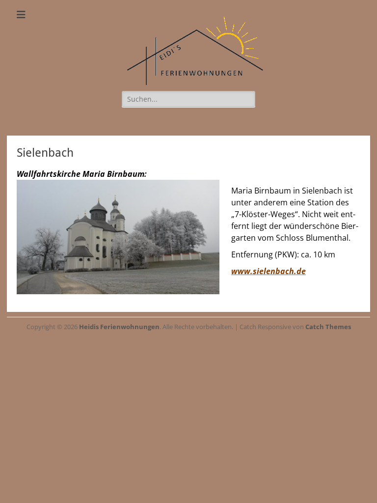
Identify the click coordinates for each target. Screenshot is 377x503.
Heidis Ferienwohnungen (119, 326)
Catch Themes (328, 326)
